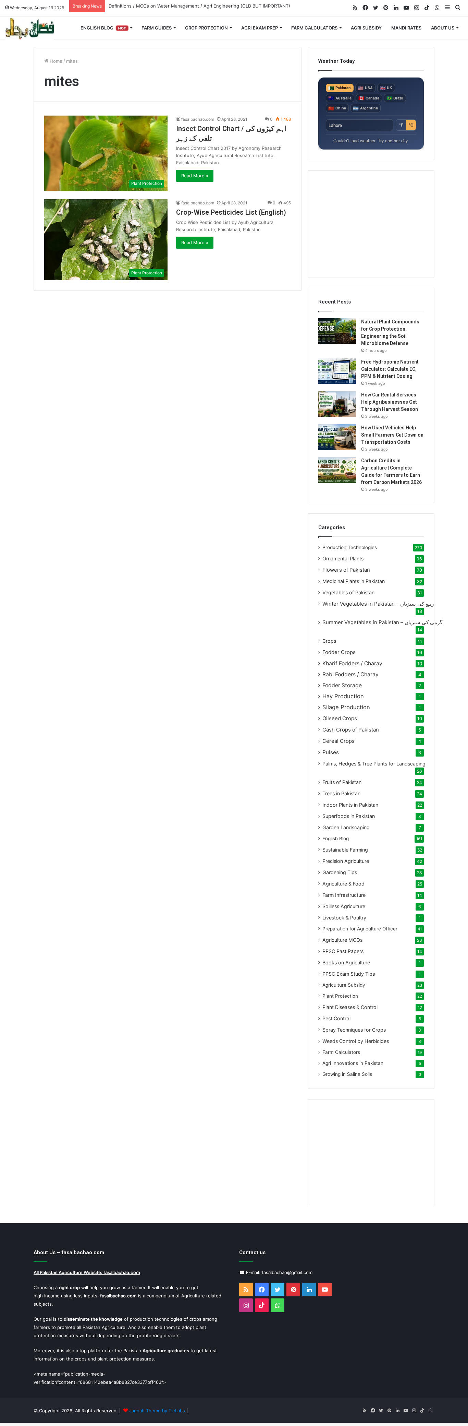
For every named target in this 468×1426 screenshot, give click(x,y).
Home (55, 61)
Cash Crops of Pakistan (350, 729)
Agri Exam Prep (259, 28)
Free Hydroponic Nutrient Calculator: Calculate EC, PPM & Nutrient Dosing (390, 369)
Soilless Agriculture (343, 906)
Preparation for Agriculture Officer (359, 928)
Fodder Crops (339, 652)
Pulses (330, 752)
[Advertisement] (371, 224)
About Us (442, 28)
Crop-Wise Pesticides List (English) (231, 212)
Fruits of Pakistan (341, 782)
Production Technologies (349, 547)
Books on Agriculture (346, 962)
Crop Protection (206, 28)
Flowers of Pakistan (346, 570)
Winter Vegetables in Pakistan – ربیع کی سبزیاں (378, 604)
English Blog (103, 28)
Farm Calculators (314, 28)
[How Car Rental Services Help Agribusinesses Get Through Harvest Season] (337, 404)
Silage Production (346, 707)
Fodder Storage (342, 685)
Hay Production (343, 696)
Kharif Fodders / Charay (352, 663)
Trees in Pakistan (341, 793)
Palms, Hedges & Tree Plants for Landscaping (374, 764)
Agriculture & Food (343, 884)
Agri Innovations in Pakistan (352, 1063)
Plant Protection (340, 996)
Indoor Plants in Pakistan (350, 805)
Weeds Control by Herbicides (355, 1041)
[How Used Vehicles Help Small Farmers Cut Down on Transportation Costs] (337, 437)
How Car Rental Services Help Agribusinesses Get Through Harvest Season (389, 402)
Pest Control (336, 1018)
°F (401, 125)
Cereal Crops (338, 741)
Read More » (194, 175)
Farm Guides (156, 28)
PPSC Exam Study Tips (348, 974)
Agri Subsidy (366, 28)
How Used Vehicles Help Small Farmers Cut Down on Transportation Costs (392, 435)
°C (411, 125)
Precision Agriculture (345, 861)
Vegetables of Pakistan (348, 592)
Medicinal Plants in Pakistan (353, 581)
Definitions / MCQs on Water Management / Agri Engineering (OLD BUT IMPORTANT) (199, 6)
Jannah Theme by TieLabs (157, 1410)
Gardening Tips (339, 872)
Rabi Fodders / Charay (350, 674)
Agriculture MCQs (342, 940)
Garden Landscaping (346, 827)
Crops (329, 641)
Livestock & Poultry (344, 917)
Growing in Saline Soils (347, 1074)
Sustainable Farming (345, 850)
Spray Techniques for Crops (354, 1030)
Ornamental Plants (343, 558)
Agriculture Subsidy (343, 985)
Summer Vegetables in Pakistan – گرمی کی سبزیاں (382, 622)
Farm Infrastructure (344, 895)
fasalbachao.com (197, 119)
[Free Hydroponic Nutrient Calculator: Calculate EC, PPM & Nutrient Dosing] (337, 371)
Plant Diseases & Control (350, 1007)
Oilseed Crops (339, 718)
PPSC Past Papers (343, 951)
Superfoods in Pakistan (348, 816)
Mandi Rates (406, 28)
